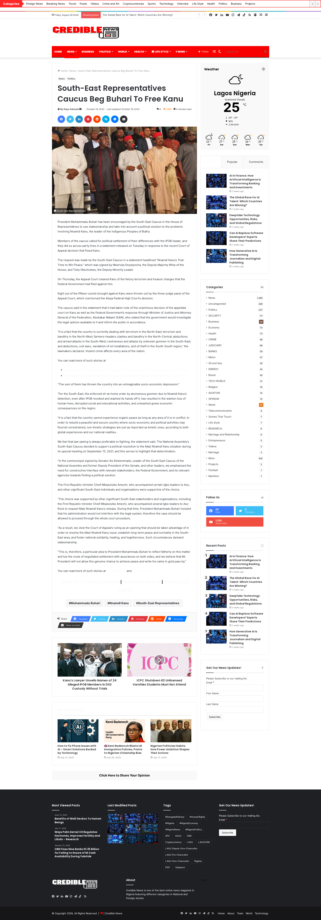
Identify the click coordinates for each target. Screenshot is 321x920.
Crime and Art (111, 3)
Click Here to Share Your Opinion (124, 775)
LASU (190, 842)
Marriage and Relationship (223, 434)
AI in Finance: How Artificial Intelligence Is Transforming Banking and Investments (245, 181)
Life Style (197, 3)
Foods (83, 3)
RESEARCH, (215, 428)
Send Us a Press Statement (89, 582)
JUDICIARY (215, 345)
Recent (211, 162)
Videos (95, 3)
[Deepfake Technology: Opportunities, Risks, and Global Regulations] (216, 220)
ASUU (178, 835)
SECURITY (214, 315)
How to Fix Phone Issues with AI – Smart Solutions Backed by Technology (77, 749)
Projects (250, 3)
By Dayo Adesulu (69, 109)
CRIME (212, 339)
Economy (214, 327)
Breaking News (55, 3)
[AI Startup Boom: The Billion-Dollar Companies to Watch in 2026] (115, 839)
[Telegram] (76, 896)
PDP (167, 867)
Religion (213, 386)
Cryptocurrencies (133, 3)
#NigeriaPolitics (193, 829)
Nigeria (198, 861)
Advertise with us (142, 582)
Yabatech (180, 867)
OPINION (213, 398)
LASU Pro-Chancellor (176, 854)
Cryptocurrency (173, 842)
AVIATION (214, 392)
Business (236, 3)
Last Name (212, 704)
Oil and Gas (215, 363)
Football (213, 470)
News (70, 51)
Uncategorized (217, 303)
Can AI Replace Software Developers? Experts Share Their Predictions (246, 237)
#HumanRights (197, 816)
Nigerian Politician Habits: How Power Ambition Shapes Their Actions (169, 749)
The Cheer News (143, 571)
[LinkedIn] (63, 896)
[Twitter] (58, 896)
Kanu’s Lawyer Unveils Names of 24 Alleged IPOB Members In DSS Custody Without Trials (124, 370)
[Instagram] (72, 896)
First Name (212, 693)
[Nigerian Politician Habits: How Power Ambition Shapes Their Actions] (170, 730)
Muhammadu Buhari (85, 603)
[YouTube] (67, 896)
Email (210, 682)
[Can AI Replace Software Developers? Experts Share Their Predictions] (216, 238)
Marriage (213, 452)
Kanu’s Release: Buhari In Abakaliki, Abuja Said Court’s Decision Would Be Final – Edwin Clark (126, 375)
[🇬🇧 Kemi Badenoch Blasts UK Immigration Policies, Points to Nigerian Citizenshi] (124, 730)
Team (240, 913)
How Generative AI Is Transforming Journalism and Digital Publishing (244, 256)
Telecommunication (220, 410)
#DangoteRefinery (174, 816)
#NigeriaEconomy (188, 823)
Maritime (213, 476)
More (181, 51)
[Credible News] (86, 32)
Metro (211, 357)
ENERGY (213, 369)
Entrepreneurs (216, 440)
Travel (72, 3)
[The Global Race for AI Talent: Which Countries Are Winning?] (216, 202)
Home (58, 51)
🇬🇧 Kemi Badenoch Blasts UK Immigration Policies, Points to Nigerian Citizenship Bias (123, 749)
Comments (256, 162)
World (122, 51)
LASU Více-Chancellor (177, 861)
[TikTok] (81, 896)
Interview (182, 3)
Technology (166, 3)
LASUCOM (204, 842)
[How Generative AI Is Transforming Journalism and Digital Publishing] (216, 256)
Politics (223, 3)
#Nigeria (169, 823)
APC (167, 835)
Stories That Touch (219, 416)
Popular (232, 162)
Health (211, 3)
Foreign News (34, 3)
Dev (203, 880)
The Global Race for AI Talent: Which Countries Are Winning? (245, 201)
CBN (189, 835)
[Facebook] (54, 896)
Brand (211, 375)
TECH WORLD (216, 381)
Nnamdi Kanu (119, 603)
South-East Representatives (158, 603)
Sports (152, 3)
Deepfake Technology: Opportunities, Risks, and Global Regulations (142, 14)
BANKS (212, 351)
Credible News (116, 360)
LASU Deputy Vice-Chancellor (181, 848)
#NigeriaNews (172, 829)
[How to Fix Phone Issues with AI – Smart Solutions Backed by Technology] (78, 730)
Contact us (176, 582)
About (230, 913)
